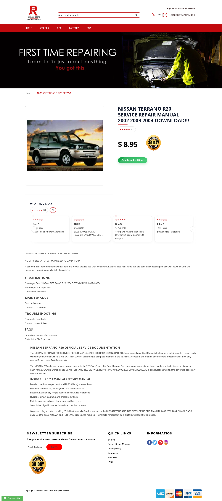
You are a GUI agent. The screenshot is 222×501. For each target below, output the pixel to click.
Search (111, 440)
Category (74, 28)
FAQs (89, 28)
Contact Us (113, 453)
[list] (113, 229)
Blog (59, 28)
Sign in (170, 8)
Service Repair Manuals (119, 444)
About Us (44, 28)
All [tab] (53, 209)
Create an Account (186, 8)
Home (29, 28)
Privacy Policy (114, 448)
